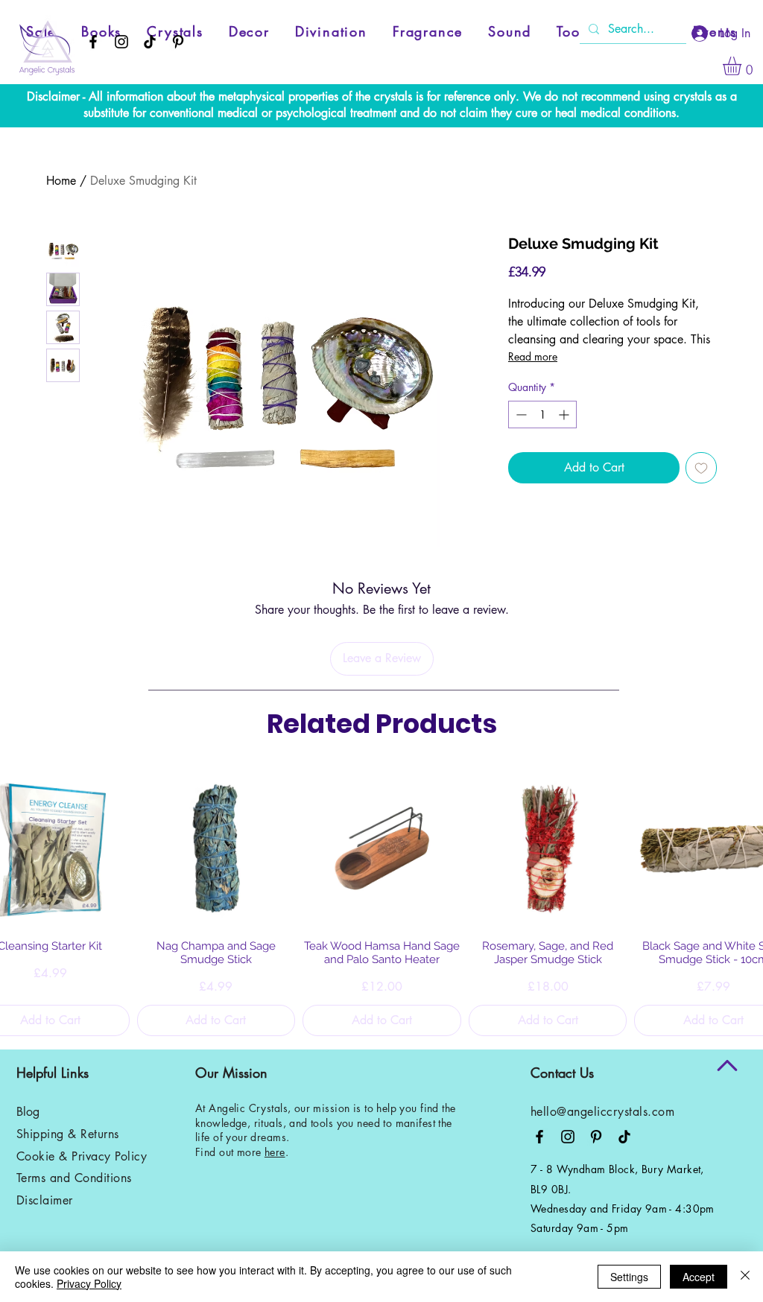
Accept (699, 1276)
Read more (532, 356)
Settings (629, 1276)
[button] (743, 66)
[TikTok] (150, 42)
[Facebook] (93, 42)
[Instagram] (121, 42)
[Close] (745, 1276)
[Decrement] (519, 414)
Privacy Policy (89, 1283)
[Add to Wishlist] (701, 467)
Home (61, 180)
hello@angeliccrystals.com (602, 1112)
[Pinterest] (178, 42)
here (275, 1152)
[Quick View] (216, 848)
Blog (27, 1112)
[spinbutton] (542, 414)
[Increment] (565, 414)
